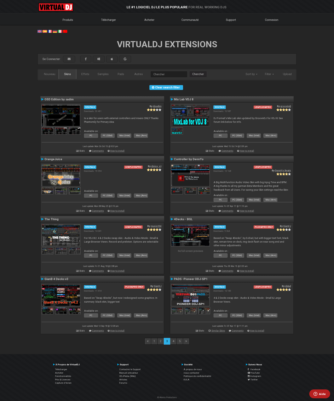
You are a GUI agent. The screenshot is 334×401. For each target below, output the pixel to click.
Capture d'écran (63, 383)
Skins (67, 74)
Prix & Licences (62, 379)
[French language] (50, 31)
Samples (103, 74)
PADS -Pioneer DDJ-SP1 (191, 279)
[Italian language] (60, 31)
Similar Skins (218, 330)
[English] (39, 31)
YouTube (255, 372)
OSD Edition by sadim (59, 99)
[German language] (55, 31)
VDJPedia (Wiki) (127, 376)
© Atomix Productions (167, 397)
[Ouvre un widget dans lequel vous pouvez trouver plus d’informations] (319, 394)
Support (231, 19)
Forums (123, 383)
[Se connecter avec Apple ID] (112, 59)
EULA (186, 379)
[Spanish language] (45, 31)
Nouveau (49, 74)
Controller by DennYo (189, 159)
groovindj (285, 106)
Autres (138, 74)
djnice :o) (156, 166)
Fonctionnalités (63, 376)
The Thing (51, 219)
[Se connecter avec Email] (69, 59)
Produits (68, 19)
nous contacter (191, 372)
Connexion (271, 19)
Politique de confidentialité (197, 376)
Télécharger (108, 19)
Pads (121, 74)
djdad (288, 286)
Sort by (251, 74)
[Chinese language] (65, 31)
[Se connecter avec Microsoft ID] (99, 59)
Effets (85, 74)
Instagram (255, 376)
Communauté (190, 19)
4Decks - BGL (183, 219)
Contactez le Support (130, 369)
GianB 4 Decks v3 (56, 279)
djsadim (157, 106)
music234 (156, 226)
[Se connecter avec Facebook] (85, 59)
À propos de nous (193, 369)
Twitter (254, 379)
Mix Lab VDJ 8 (183, 99)
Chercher (198, 74)
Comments (98, 151)
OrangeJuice (53, 159)
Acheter (149, 19)
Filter (268, 74)
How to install (117, 151)
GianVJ (287, 226)
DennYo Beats (283, 170)
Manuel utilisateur (128, 372)
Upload (287, 74)
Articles (123, 379)
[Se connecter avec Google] (125, 59)
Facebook (254, 369)
